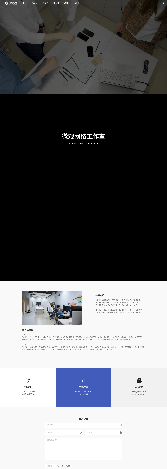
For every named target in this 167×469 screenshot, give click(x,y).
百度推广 (66, 3)
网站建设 (34, 3)
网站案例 (44, 3)
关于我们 (77, 3)
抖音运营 (55, 3)
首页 (24, 3)
